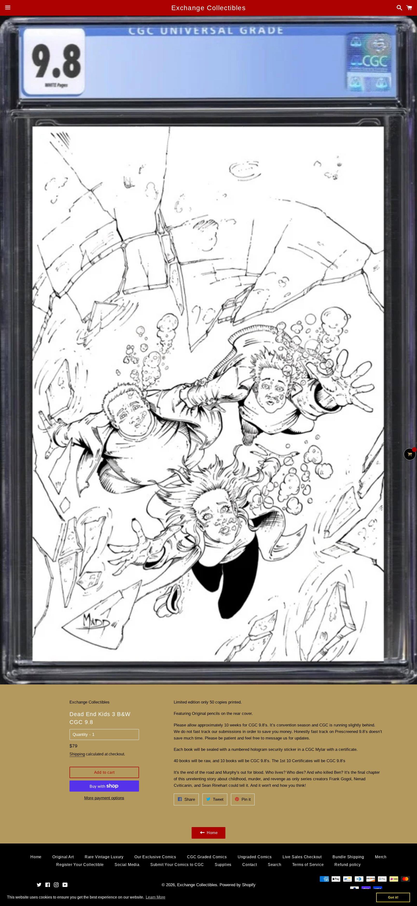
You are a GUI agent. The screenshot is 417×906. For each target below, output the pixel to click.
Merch (381, 857)
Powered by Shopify (238, 885)
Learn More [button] (155, 897)
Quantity (80, 734)
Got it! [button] (393, 897)
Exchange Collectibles (208, 8)
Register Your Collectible (80, 865)
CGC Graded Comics (207, 857)
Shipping (77, 754)
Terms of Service (308, 865)
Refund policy (347, 865)
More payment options (104, 798)
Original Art (63, 857)
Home (36, 857)
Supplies (223, 865)
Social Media (127, 865)
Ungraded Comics (255, 857)
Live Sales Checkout (302, 857)
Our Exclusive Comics (155, 857)
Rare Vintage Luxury (104, 857)
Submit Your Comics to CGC (177, 865)
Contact (249, 865)
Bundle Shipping (348, 857)
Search (274, 865)
